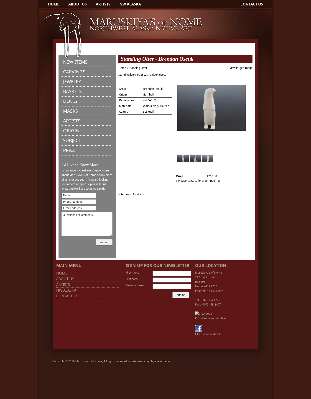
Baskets (72, 91)
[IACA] (203, 314)
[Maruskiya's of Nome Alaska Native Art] (121, 58)
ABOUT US (77, 4)
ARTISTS (103, 4)
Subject (72, 140)
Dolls (70, 101)
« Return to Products (131, 194)
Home (122, 68)
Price (69, 150)
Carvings (74, 72)
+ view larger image (239, 68)
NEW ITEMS (75, 62)
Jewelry (72, 81)
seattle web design (139, 361)
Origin (71, 130)
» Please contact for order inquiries (198, 181)
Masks (70, 111)
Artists (71, 121)
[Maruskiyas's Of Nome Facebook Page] (198, 331)
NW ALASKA (130, 4)
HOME (53, 4)
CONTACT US (251, 4)
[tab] (86, 62)
